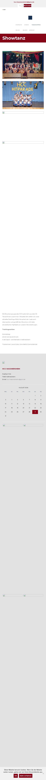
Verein (26, 24)
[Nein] (43, 773)
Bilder (25, 30)
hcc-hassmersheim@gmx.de (24, 2)
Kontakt (31, 30)
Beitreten (27, 5)
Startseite (19, 24)
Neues (18, 30)
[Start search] (20, 6)
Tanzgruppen (36, 24)
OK (16, 776)
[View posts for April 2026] (6, 388)
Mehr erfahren (25, 776)
